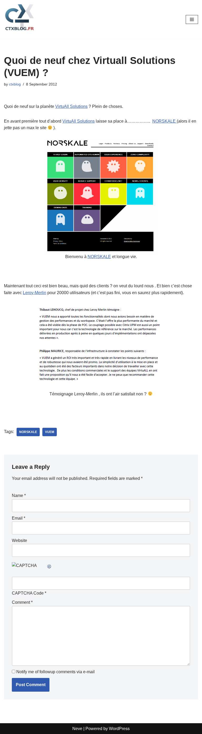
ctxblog (15, 84)
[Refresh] (49, 565)
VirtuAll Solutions (71, 106)
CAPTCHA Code (28, 593)
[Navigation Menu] (192, 19)
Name (19, 495)
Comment (22, 602)
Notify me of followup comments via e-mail (55, 672)
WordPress (119, 728)
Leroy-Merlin (34, 292)
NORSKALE (164, 121)
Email (18, 518)
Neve (77, 728)
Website (19, 540)
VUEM (49, 432)
